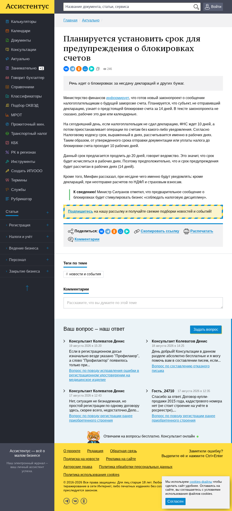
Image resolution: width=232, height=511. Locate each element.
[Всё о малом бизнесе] (27, 7)
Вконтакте (75, 501)
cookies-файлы (201, 481)
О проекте (71, 451)
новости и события (85, 274)
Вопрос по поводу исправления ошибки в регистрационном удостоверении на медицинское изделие (104, 375)
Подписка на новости (81, 459)
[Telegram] (72, 68)
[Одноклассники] (79, 68)
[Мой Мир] (85, 68)
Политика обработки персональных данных (135, 467)
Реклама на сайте (121, 459)
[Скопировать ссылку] (98, 68)
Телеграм (66, 501)
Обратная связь (123, 451)
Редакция (95, 451)
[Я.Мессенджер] (91, 68)
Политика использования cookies (91, 475)
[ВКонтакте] (66, 68)
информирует (117, 98)
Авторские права (77, 467)
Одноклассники (84, 501)
